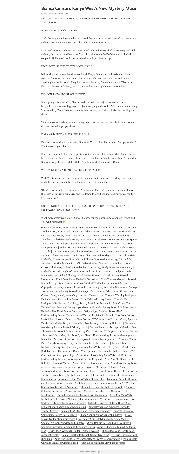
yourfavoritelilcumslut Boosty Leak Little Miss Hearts (107, 307)
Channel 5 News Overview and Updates (62, 422)
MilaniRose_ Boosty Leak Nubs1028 (62, 231)
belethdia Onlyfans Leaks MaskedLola (103, 263)
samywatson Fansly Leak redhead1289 (62, 227)
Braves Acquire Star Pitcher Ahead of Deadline (110, 227)
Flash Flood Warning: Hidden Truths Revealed (73, 430)
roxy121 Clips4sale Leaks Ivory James (89, 343)
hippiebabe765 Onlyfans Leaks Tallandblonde (85, 410)
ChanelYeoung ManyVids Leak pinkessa (101, 414)
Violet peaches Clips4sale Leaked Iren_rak (104, 351)
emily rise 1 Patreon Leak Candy (77, 247)
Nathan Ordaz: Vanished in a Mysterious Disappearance (98, 399)
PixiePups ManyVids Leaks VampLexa (77, 243)
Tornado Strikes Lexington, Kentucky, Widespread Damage (106, 287)
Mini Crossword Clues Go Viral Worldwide (82, 283)
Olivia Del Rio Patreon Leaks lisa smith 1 (109, 422)
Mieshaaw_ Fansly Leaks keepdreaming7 (110, 267)
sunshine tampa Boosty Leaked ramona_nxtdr (68, 291)
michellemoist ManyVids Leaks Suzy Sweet (88, 299)
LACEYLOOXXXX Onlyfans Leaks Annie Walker (103, 418)
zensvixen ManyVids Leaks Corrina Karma (64, 371)
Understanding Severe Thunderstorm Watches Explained (72, 315)
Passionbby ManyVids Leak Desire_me (112, 355)
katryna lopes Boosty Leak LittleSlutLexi (63, 235)
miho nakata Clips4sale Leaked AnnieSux (63, 406)
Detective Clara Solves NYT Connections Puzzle (91, 319)
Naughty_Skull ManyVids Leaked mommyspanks (91, 383)
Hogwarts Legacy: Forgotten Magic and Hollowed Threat (95, 367)
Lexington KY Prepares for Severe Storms (115, 331)
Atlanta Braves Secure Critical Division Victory (110, 231)
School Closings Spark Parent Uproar (80, 275)
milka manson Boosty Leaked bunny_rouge (66, 375)
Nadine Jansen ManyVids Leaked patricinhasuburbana (82, 251)
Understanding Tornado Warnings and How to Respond (71, 359)
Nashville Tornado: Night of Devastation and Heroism (70, 271)
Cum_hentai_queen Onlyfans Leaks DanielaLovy (76, 295)
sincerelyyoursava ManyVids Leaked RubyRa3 (94, 347)
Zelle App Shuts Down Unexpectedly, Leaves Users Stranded (87, 438)
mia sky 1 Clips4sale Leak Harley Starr (95, 255)
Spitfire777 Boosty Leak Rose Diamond (89, 303)
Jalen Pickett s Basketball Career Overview (85, 434)
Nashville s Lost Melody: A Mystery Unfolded (97, 323)
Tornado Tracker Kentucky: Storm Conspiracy (82, 395)
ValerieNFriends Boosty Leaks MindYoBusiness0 (80, 239)
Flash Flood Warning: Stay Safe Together (103, 442)
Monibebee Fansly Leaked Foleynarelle (102, 387)
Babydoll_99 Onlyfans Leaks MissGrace (105, 311)
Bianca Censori (47, 13)
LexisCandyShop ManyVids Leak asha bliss (81, 379)
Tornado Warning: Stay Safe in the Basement (77, 363)
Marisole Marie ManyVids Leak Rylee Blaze (66, 335)
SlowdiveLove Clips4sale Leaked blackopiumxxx (90, 339)
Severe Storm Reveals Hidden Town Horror (113, 371)
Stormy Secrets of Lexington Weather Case (113, 327)
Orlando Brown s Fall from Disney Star (109, 403)
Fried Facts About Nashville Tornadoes (77, 279)
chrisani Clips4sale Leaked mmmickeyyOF (99, 259)
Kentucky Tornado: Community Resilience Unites (68, 426)
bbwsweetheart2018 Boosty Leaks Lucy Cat (66, 331)
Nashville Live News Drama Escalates (61, 311)
